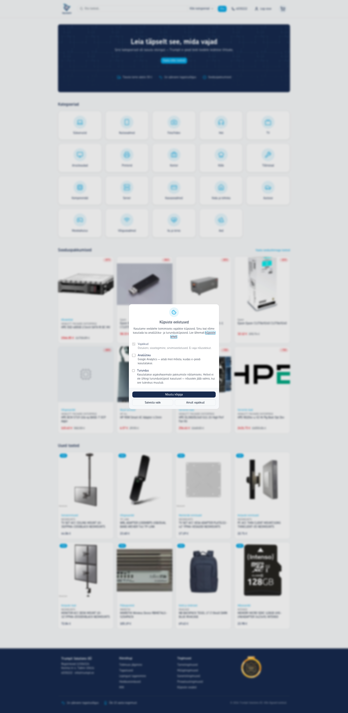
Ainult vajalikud (195, 402)
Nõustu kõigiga (174, 394)
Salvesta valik (153, 402)
